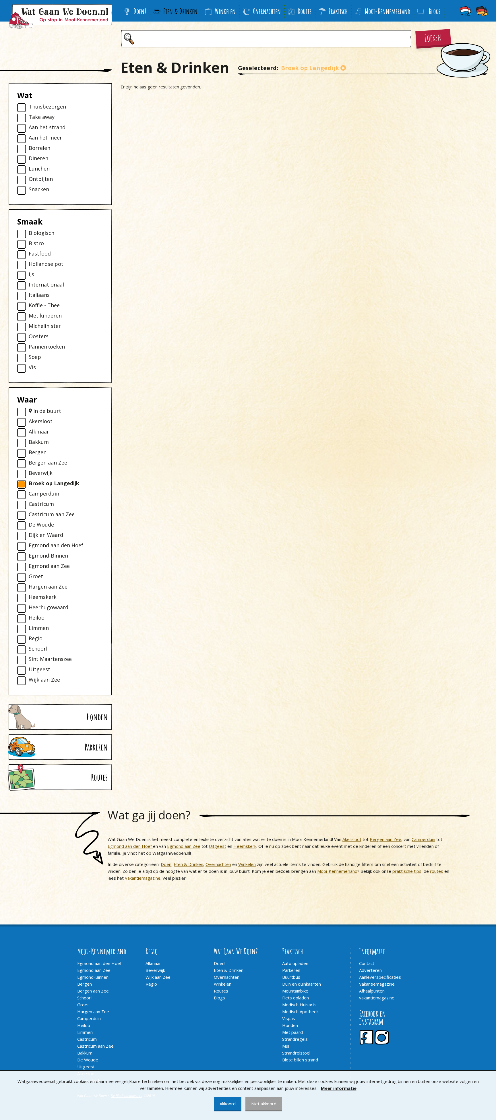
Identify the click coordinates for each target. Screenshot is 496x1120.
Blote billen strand (300, 1060)
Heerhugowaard (48, 607)
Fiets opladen (295, 998)
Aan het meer (45, 137)
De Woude (41, 524)
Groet (36, 576)
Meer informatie (338, 1088)
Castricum (41, 504)
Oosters (39, 336)
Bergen (37, 452)
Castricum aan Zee (52, 514)
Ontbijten (41, 179)
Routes (304, 11)
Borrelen (39, 148)
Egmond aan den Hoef (56, 545)
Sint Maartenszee (50, 659)
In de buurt (46, 411)
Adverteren (370, 970)
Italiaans (39, 295)
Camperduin (44, 493)
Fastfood (40, 253)
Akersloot (41, 421)
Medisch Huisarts (299, 1004)
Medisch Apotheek (300, 1011)
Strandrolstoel (296, 1053)
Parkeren (291, 970)
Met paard (292, 1032)
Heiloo (36, 617)
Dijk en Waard (46, 535)
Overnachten (267, 11)
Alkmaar (39, 431)
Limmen (39, 628)
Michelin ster (45, 326)
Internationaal (46, 284)
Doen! (139, 11)
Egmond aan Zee (49, 566)
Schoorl (38, 648)
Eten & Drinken (180, 11)
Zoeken (433, 37)
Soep (35, 357)
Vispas (288, 1018)
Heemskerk (43, 597)
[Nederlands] (465, 11)
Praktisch (338, 11)
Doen (166, 864)
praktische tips (406, 871)
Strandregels (295, 1039)
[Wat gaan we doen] (60, 16)
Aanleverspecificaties (380, 977)
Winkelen (225, 11)
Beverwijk (41, 473)
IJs (31, 274)
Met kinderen (45, 315)
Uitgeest (39, 669)
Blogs (219, 998)
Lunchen (39, 168)
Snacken (39, 189)
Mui (285, 1046)
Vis (32, 367)
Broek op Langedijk (54, 483)
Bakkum (39, 442)
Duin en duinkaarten (301, 984)
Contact (366, 963)
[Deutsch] (481, 11)
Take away (42, 117)
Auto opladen (295, 963)
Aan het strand (47, 127)
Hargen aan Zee (48, 586)
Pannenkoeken (47, 346)
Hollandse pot (46, 264)
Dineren (38, 158)
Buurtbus (291, 977)
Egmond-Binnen (48, 555)
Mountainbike (295, 991)
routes (436, 871)
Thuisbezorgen (47, 106)
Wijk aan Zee (44, 679)
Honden (290, 1025)
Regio (35, 638)
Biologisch (41, 233)
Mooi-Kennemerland (387, 11)
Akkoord (228, 1104)
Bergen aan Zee (48, 462)
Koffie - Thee (44, 305)
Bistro (36, 243)
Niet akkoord (263, 1104)
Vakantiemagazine (142, 878)
